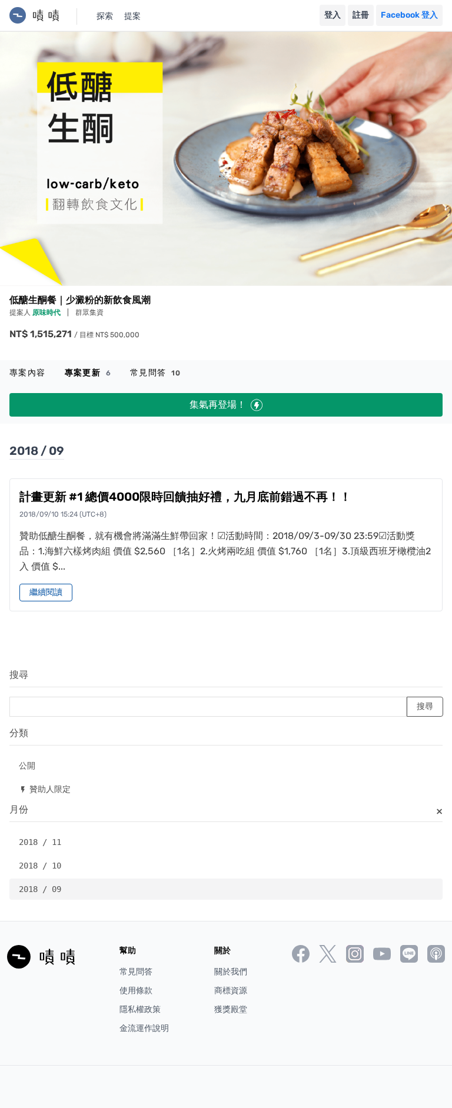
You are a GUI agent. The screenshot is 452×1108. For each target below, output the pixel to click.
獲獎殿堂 (230, 1009)
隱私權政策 (140, 1009)
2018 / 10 (40, 865)
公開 (27, 765)
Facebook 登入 (409, 15)
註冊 (361, 15)
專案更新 (88, 373)
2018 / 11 (40, 842)
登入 (332, 15)
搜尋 (18, 674)
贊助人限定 (45, 788)
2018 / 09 (40, 889)
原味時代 (47, 312)
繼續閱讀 (45, 592)
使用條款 (135, 991)
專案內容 (27, 373)
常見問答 (155, 373)
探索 (105, 16)
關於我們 (230, 972)
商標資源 (230, 991)
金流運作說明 (144, 1028)
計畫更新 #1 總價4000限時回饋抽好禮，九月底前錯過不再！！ (185, 497)
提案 (132, 16)
